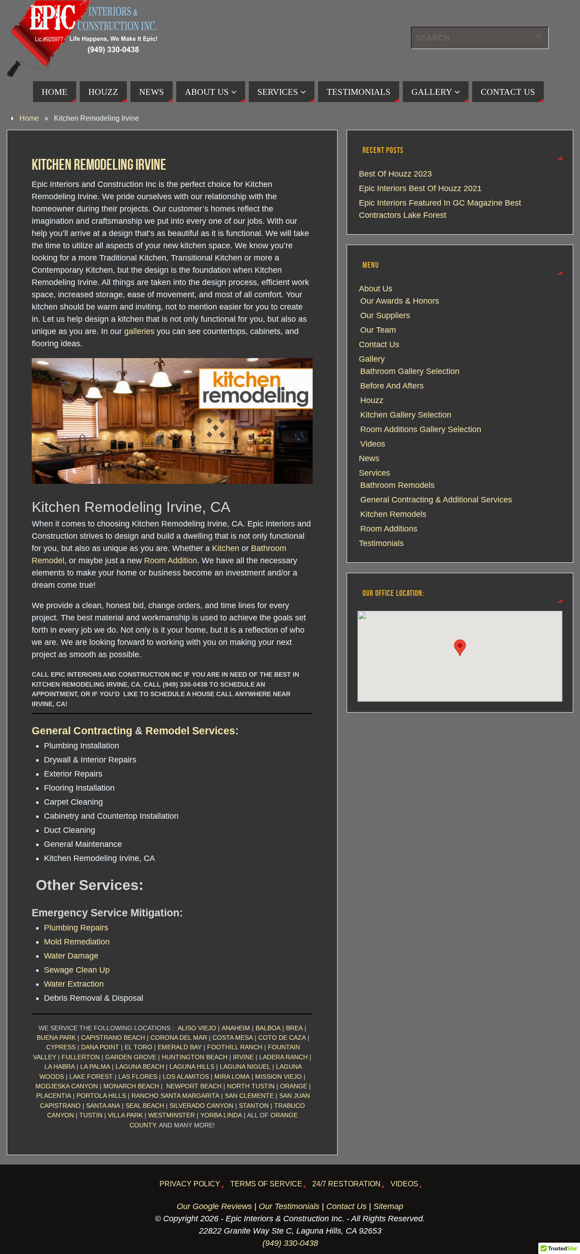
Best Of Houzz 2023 (395, 173)
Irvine (243, 1057)
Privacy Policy (190, 1184)
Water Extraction (74, 983)
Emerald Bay (180, 1047)
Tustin (90, 1115)
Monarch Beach (131, 1086)
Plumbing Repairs (76, 927)
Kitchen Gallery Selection (405, 414)
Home (29, 118)
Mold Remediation (77, 941)
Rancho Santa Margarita (175, 1095)
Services (374, 472)
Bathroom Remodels (397, 485)
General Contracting (82, 731)
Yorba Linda (221, 1115)
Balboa (268, 1028)
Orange (293, 1086)
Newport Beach (194, 1086)
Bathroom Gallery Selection (409, 371)
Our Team (378, 329)
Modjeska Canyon (66, 1086)
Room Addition (170, 560)
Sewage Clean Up (77, 969)
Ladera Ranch (283, 1057)
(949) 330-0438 (290, 1243)
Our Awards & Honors (399, 300)
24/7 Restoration (346, 1184)
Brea (294, 1028)
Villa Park (125, 1115)
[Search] (537, 37)
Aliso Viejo (197, 1028)
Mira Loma (232, 1076)
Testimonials (381, 543)
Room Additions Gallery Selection (420, 429)
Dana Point (100, 1047)
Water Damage (71, 955)
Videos (372, 443)
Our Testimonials (289, 1206)
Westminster (171, 1115)
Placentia (53, 1095)
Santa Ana (103, 1105)
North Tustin (251, 1086)
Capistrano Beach (113, 1037)
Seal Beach (145, 1105)
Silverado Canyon (201, 1105)
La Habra (59, 1066)
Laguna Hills (191, 1066)
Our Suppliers (385, 315)
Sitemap (388, 1206)
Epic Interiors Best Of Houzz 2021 (420, 188)
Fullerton (81, 1057)
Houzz (371, 400)
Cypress (61, 1047)
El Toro (138, 1047)
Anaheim (236, 1028)
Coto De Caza (282, 1037)
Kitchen (225, 548)
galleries (139, 331)
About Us (375, 288)
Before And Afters (392, 385)
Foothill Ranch (234, 1047)
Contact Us (379, 344)
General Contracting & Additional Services (436, 499)
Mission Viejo (278, 1076)
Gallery (372, 359)
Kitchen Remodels (393, 514)
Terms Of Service (266, 1184)
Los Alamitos (186, 1076)
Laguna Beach (140, 1066)
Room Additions (388, 528)
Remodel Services (190, 731)
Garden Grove (130, 1057)
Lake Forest (91, 1076)
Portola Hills (101, 1095)
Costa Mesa (233, 1037)
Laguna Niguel (245, 1066)
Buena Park (56, 1037)
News (369, 458)
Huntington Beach (194, 1057)
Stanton (254, 1105)
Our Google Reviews (214, 1206)
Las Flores (137, 1076)
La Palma (95, 1066)
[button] (460, 647)
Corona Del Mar (178, 1037)
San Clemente (249, 1095)
